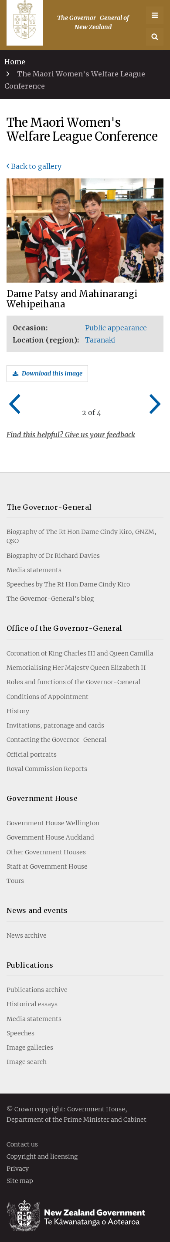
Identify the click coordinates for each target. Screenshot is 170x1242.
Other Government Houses (46, 852)
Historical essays (32, 1004)
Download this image (52, 373)
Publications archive (37, 990)
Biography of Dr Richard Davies (53, 556)
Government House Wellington (53, 823)
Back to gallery (36, 166)
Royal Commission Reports (47, 769)
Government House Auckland (50, 837)
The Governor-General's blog (50, 599)
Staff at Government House (47, 866)
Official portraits (32, 754)
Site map (20, 1181)
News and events (37, 910)
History (18, 711)
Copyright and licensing (42, 1157)
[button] (154, 37)
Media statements (34, 570)
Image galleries (30, 1047)
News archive (27, 935)
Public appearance (116, 327)
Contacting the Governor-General (57, 740)
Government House (42, 798)
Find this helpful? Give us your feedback (71, 434)
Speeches (20, 1033)
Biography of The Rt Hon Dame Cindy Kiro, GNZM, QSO (81, 536)
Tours (15, 881)
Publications (30, 965)
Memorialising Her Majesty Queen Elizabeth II (76, 668)
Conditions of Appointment (47, 697)
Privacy (18, 1169)
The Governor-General (49, 507)
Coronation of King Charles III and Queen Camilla (80, 653)
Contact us (22, 1145)
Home (14, 61)
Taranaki (100, 340)
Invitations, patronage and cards (55, 725)
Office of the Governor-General (64, 628)
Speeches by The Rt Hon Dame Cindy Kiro (68, 584)
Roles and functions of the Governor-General (74, 682)
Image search (27, 1062)
